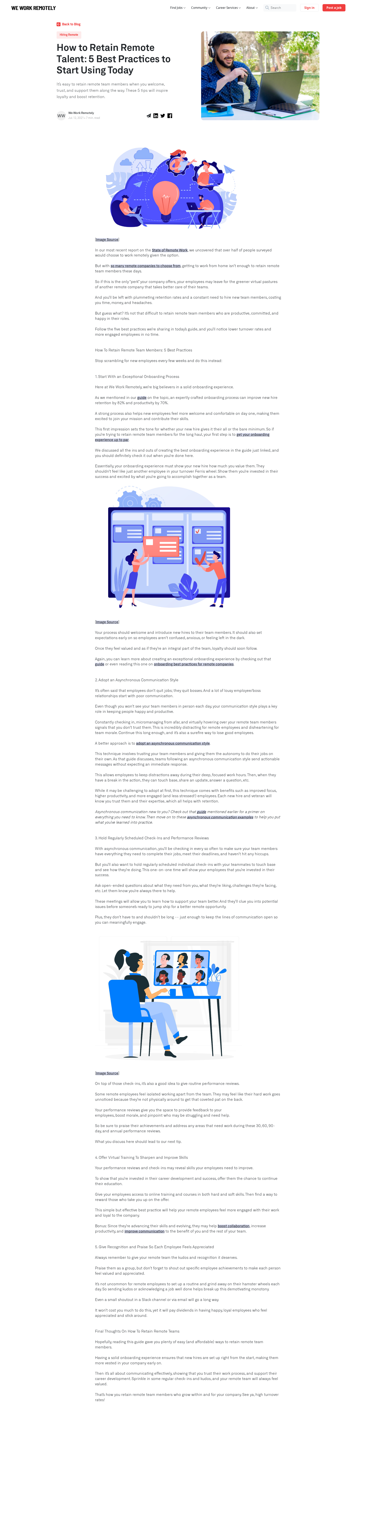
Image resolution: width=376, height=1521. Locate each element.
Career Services (227, 7)
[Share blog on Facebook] (169, 115)
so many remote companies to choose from (146, 266)
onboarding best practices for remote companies (194, 664)
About (250, 7)
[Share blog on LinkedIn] (155, 115)
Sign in (309, 8)
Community (199, 7)
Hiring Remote (69, 35)
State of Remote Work (170, 250)
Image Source (107, 240)
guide (141, 398)
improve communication (144, 1231)
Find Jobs (176, 7)
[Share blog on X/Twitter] (162, 115)
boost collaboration (233, 1226)
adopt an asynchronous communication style (173, 743)
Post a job (334, 8)
